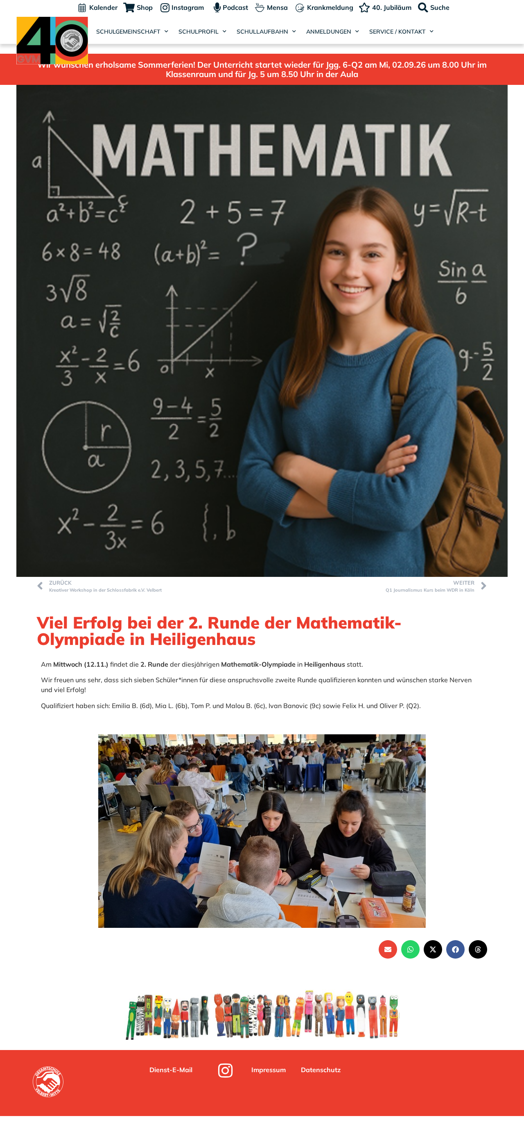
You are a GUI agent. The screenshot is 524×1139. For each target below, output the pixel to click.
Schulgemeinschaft (128, 31)
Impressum (268, 1070)
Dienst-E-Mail (170, 1070)
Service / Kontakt (397, 31)
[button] (388, 949)
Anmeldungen (328, 31)
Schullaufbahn (262, 31)
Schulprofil (198, 31)
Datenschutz (321, 1070)
